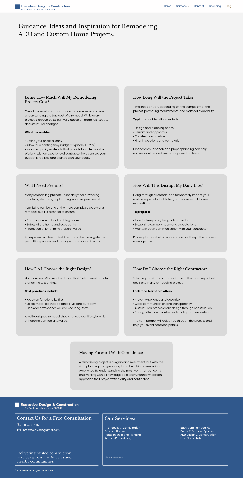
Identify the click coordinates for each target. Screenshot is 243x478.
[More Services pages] (188, 6)
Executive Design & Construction (45, 6)
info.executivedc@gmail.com (41, 430)
